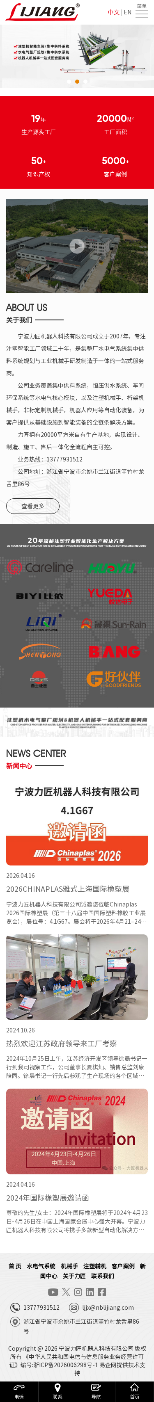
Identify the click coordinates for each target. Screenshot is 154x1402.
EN (127, 12)
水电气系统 (41, 1266)
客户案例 (123, 1266)
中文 (114, 12)
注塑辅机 (94, 1266)
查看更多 (32, 506)
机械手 (69, 1266)
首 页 (15, 1266)
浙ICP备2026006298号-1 (65, 1365)
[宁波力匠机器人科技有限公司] (43, 12)
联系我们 (102, 1276)
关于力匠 (74, 1276)
